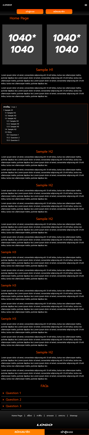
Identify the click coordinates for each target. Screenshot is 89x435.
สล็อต (29, 415)
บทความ (61, 415)
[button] (86, 5)
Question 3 (13, 406)
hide (13, 107)
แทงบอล (50, 415)
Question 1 (13, 393)
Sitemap (73, 415)
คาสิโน (39, 415)
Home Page (17, 415)
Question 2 (13, 399)
